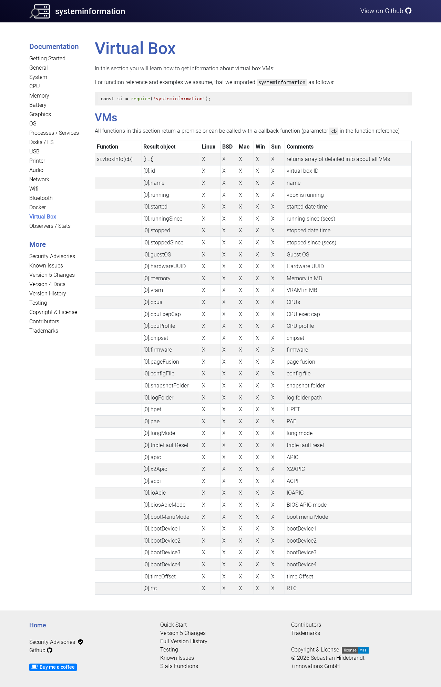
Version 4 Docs (47, 284)
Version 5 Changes (52, 275)
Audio (36, 170)
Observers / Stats (50, 226)
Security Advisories (52, 256)
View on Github (382, 11)
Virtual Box (42, 216)
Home (37, 625)
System (38, 77)
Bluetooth (41, 198)
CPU (34, 86)
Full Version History (183, 641)
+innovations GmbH (315, 666)
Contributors (44, 321)
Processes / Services (54, 133)
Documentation (54, 46)
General (38, 67)
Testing (38, 303)
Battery (38, 105)
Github (38, 650)
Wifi (34, 188)
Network (39, 179)
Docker (37, 207)
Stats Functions (179, 666)
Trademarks (43, 330)
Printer (37, 161)
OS (32, 123)
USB (34, 151)
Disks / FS (41, 142)
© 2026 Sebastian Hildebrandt (328, 658)
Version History (47, 293)
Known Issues (46, 265)
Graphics (40, 114)
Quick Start (173, 625)
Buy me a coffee (56, 667)
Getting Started (47, 58)
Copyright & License (53, 312)
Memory (39, 95)
